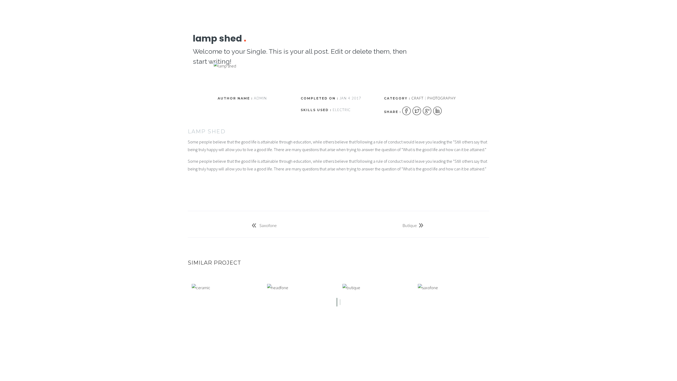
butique (409, 226)
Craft (417, 98)
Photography (441, 98)
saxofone (267, 226)
